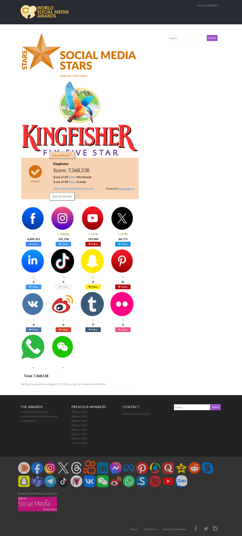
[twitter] (121, 229)
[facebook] (32, 229)
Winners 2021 (79, 416)
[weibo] (62, 315)
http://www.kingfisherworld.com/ (73, 188)
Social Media (62, 196)
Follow (34, 244)
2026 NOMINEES (207, 5)
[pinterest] (121, 272)
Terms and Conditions (174, 529)
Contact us (150, 529)
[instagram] (62, 229)
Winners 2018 (79, 429)
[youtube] (92, 229)
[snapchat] (92, 272)
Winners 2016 (79, 438)
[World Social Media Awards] (44, 22)
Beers (72, 177)
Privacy (134, 529)
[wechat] (62, 357)
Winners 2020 (79, 420)
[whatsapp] (32, 357)
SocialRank (62, 155)
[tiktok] (62, 272)
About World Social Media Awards (39, 416)
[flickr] (121, 315)
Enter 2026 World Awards (34, 411)
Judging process (29, 420)
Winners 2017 (79, 434)
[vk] (32, 315)
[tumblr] (92, 315)
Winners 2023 (79, 442)
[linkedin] (32, 272)
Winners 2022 (79, 411)
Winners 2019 (79, 425)
